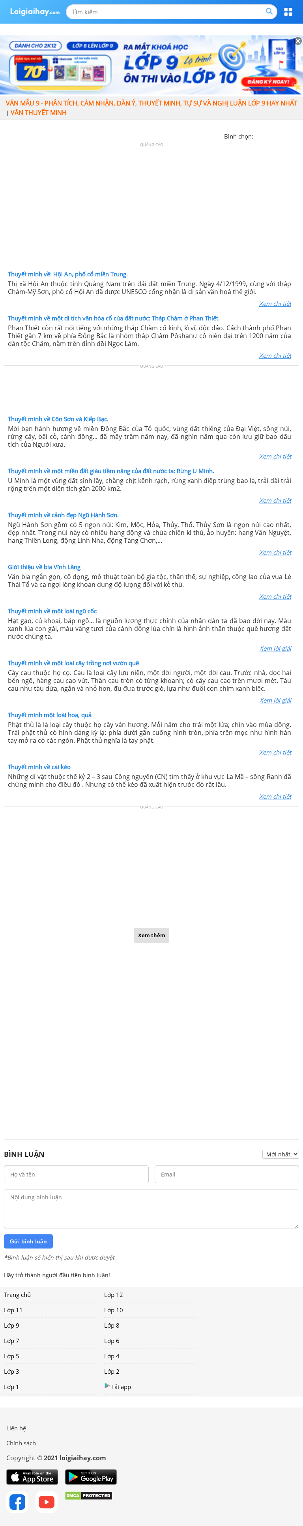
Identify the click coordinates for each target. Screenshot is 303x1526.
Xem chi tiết (275, 303)
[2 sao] (269, 135)
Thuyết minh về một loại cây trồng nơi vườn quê (73, 663)
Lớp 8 (112, 1325)
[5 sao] (297, 135)
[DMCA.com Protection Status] (88, 1502)
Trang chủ (17, 1294)
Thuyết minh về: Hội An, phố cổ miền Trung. (68, 274)
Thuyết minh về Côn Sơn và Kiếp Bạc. (58, 419)
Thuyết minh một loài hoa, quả (50, 715)
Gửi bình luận (28, 1241)
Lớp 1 (11, 1387)
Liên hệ (16, 1428)
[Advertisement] (151, 209)
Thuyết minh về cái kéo (39, 767)
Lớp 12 (113, 1294)
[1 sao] (259, 135)
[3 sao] (278, 135)
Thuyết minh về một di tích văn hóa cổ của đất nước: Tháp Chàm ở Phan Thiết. (114, 318)
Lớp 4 (112, 1356)
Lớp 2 (112, 1371)
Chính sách (21, 1443)
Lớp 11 (13, 1310)
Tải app (121, 1387)
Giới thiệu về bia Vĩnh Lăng (44, 567)
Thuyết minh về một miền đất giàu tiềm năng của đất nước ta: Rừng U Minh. (111, 471)
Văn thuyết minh (39, 112)
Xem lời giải (275, 648)
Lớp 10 (113, 1310)
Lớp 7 (11, 1341)
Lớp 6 (112, 1341)
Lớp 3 (11, 1371)
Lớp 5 (11, 1356)
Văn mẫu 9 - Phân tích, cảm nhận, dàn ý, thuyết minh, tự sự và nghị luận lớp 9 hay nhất (151, 103)
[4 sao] (288, 135)
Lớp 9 (11, 1325)
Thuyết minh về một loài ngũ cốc (52, 611)
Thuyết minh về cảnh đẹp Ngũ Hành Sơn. (63, 515)
